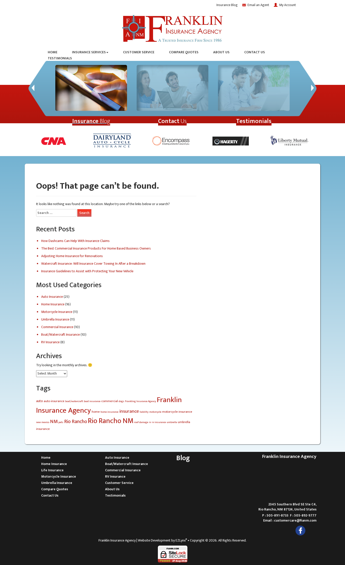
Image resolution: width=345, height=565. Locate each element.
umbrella (172, 422)
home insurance (109, 412)
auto (39, 401)
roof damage (141, 422)
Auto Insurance (52, 297)
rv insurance (159, 422)
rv (150, 422)
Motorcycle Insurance (56, 312)
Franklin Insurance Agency (117, 540)
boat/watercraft (74, 401)
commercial (109, 401)
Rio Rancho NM (110, 421)
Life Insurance (52, 470)
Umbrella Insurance (55, 319)
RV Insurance (50, 342)
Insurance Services (89, 52)
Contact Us (254, 52)
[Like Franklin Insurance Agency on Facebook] (300, 530)
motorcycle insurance (177, 411)
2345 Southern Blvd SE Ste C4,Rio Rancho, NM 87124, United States (287, 506)
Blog (91, 121)
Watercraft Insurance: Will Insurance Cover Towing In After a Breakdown (93, 263)
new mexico (42, 422)
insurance (129, 411)
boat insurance (92, 401)
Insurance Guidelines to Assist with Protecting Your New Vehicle (87, 271)
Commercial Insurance (57, 327)
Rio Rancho (75, 421)
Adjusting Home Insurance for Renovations (72, 256)
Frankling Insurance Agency (140, 401)
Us (172, 121)
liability (144, 412)
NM (54, 421)
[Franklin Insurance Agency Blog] (91, 88)
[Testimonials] (254, 88)
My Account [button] (287, 5)
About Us (221, 52)
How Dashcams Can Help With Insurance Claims (75, 241)
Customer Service (138, 52)
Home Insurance (52, 304)
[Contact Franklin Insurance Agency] (172, 88)
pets (60, 422)
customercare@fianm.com (295, 520)
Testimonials (60, 58)
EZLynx (181, 540)
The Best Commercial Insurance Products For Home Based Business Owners (96, 248)
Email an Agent (258, 5)
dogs (121, 401)
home (96, 411)
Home (52, 52)
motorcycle (155, 412)
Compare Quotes (184, 52)
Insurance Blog (227, 5)
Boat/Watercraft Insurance (60, 334)
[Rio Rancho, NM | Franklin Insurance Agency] (172, 27)
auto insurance (54, 401)
